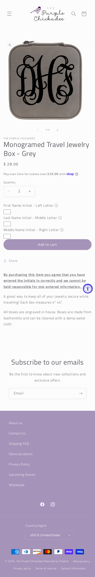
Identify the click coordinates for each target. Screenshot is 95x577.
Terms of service (46, 568)
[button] (9, 14)
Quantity (9, 182)
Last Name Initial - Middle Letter (30, 217)
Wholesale (17, 484)
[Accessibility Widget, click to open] (88, 288)
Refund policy (81, 561)
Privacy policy (22, 568)
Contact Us (17, 433)
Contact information (73, 568)
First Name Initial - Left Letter (28, 205)
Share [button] (13, 260)
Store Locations (20, 453)
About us (15, 422)
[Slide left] (37, 130)
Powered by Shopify (56, 561)
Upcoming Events (22, 474)
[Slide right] (57, 130)
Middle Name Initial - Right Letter (31, 229)
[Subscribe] (81, 393)
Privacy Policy (19, 464)
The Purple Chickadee (29, 561)
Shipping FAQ (19, 443)
